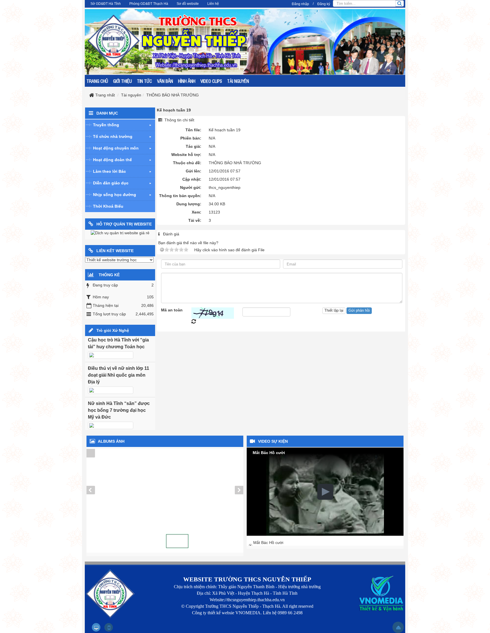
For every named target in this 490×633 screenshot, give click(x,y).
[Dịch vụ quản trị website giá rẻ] (120, 233)
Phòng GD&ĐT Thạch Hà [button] (148, 4)
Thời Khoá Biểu (108, 206)
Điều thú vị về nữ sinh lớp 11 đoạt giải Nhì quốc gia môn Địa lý (118, 375)
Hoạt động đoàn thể (112, 159)
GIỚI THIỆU (122, 81)
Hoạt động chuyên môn (116, 148)
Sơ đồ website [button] (188, 4)
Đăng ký (323, 4)
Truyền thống (106, 125)
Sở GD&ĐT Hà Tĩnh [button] (105, 4)
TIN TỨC (144, 81)
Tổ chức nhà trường (112, 136)
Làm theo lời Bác (109, 171)
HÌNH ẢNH (186, 81)
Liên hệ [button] (213, 4)
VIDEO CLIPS (211, 81)
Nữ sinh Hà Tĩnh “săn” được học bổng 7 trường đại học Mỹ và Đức (119, 410)
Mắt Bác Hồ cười (268, 542)
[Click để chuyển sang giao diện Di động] (108, 627)
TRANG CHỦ (97, 81)
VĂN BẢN (165, 81)
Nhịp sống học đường (114, 194)
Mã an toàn (172, 310)
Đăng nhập (300, 4)
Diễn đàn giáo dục (110, 183)
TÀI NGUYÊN (238, 81)
